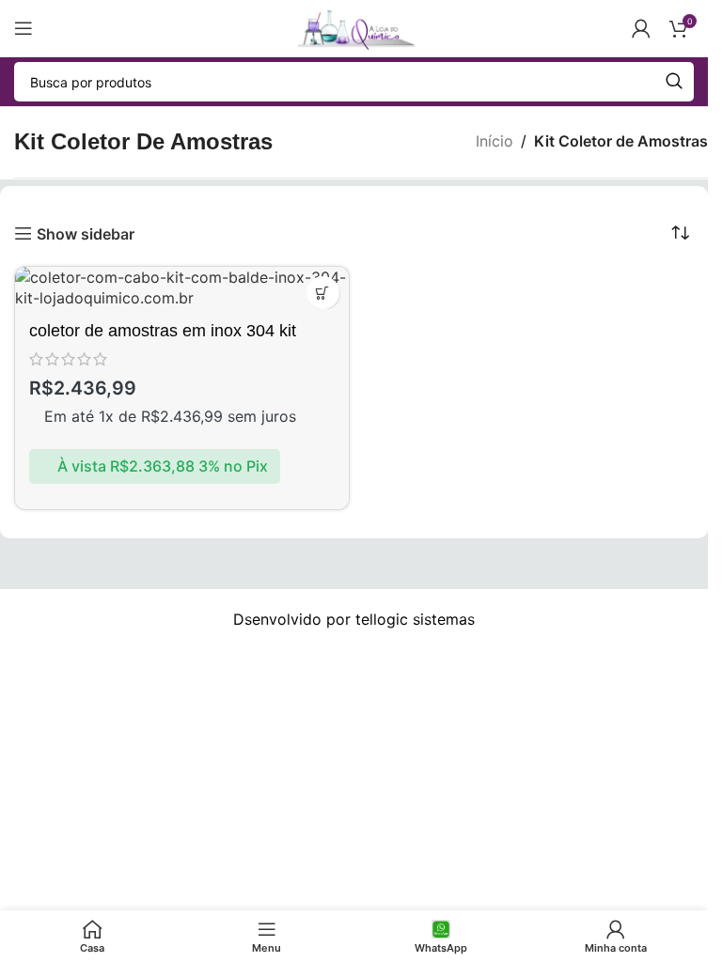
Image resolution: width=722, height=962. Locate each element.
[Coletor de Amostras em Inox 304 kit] (182, 288)
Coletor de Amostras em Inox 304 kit (162, 330)
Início (494, 141)
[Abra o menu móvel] (23, 28)
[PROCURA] (674, 81)
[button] (322, 292)
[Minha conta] (641, 28)
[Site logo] (353, 26)
